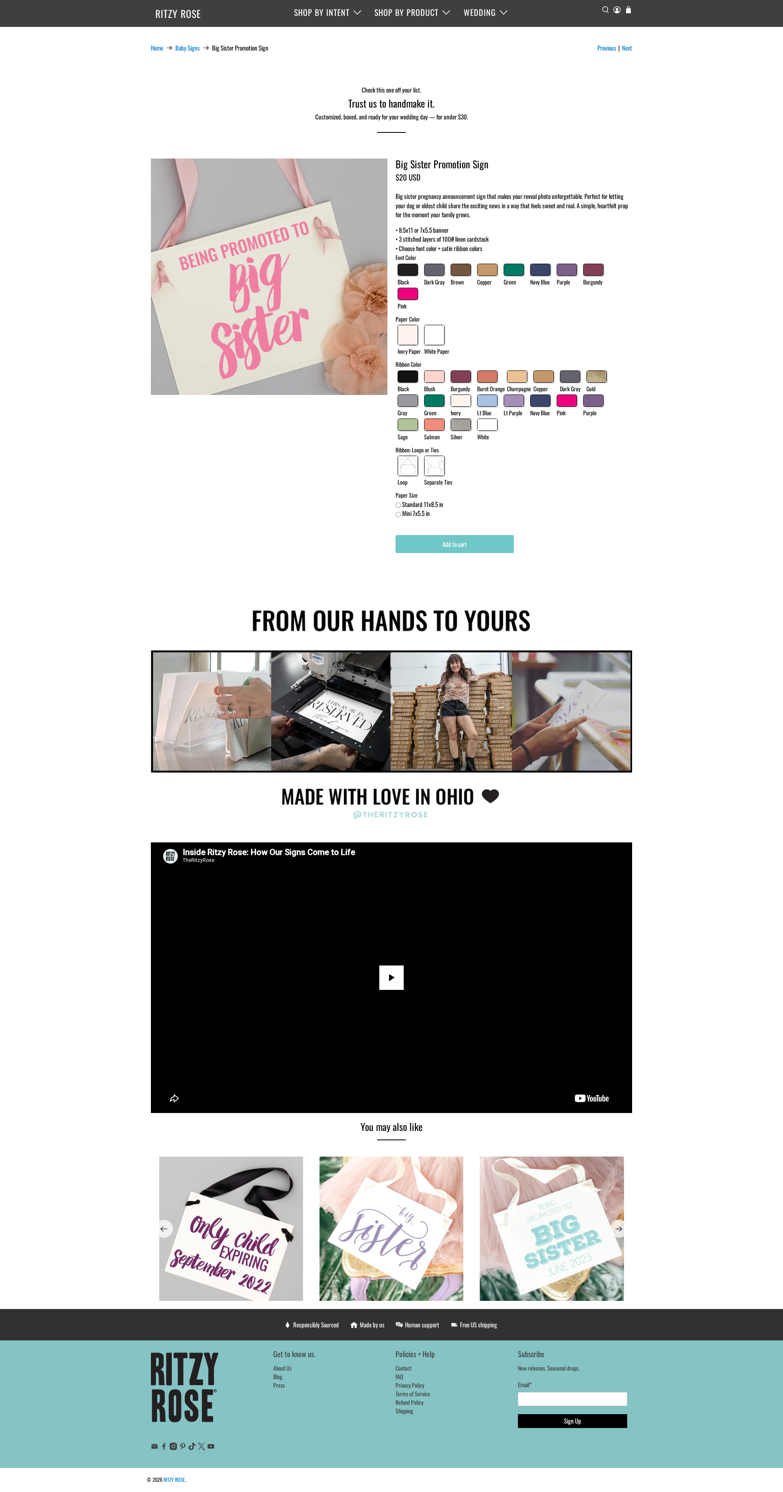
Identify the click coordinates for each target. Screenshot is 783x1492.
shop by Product (406, 12)
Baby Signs (187, 48)
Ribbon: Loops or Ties (417, 449)
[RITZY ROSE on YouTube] (211, 1447)
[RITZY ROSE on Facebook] (164, 1447)
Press (279, 1385)
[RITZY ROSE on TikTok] (192, 1447)
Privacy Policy (410, 1385)
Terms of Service (413, 1393)
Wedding (480, 12)
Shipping (404, 1410)
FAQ (399, 1376)
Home (157, 48)
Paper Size (407, 495)
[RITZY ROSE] (185, 1391)
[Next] (619, 1229)
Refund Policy (409, 1402)
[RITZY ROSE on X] (201, 1447)
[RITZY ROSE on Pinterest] (182, 1447)
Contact (403, 1368)
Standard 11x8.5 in (422, 504)
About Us (282, 1368)
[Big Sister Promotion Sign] (269, 277)
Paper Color (408, 319)
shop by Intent (321, 12)
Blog (277, 1376)
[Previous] (164, 1229)
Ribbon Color (409, 364)
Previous (606, 47)
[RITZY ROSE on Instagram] (173, 1447)
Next (627, 47)
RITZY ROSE (178, 13)
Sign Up (572, 1420)
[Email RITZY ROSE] (154, 1447)
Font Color (406, 257)
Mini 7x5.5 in (416, 513)
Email (525, 1384)
